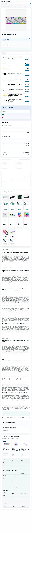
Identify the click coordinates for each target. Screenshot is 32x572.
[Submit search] (30, 3)
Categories (8, 1)
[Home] (1, 6)
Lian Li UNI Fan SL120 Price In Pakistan (10, 110)
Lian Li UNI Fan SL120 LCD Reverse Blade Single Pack (16, 450)
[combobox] (16, 4)
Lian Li (18, 6)
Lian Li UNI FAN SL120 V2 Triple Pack (25, 450)
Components (4, 6)
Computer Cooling (9, 6)
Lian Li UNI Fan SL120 (6, 449)
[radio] (4, 45)
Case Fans (14, 6)
